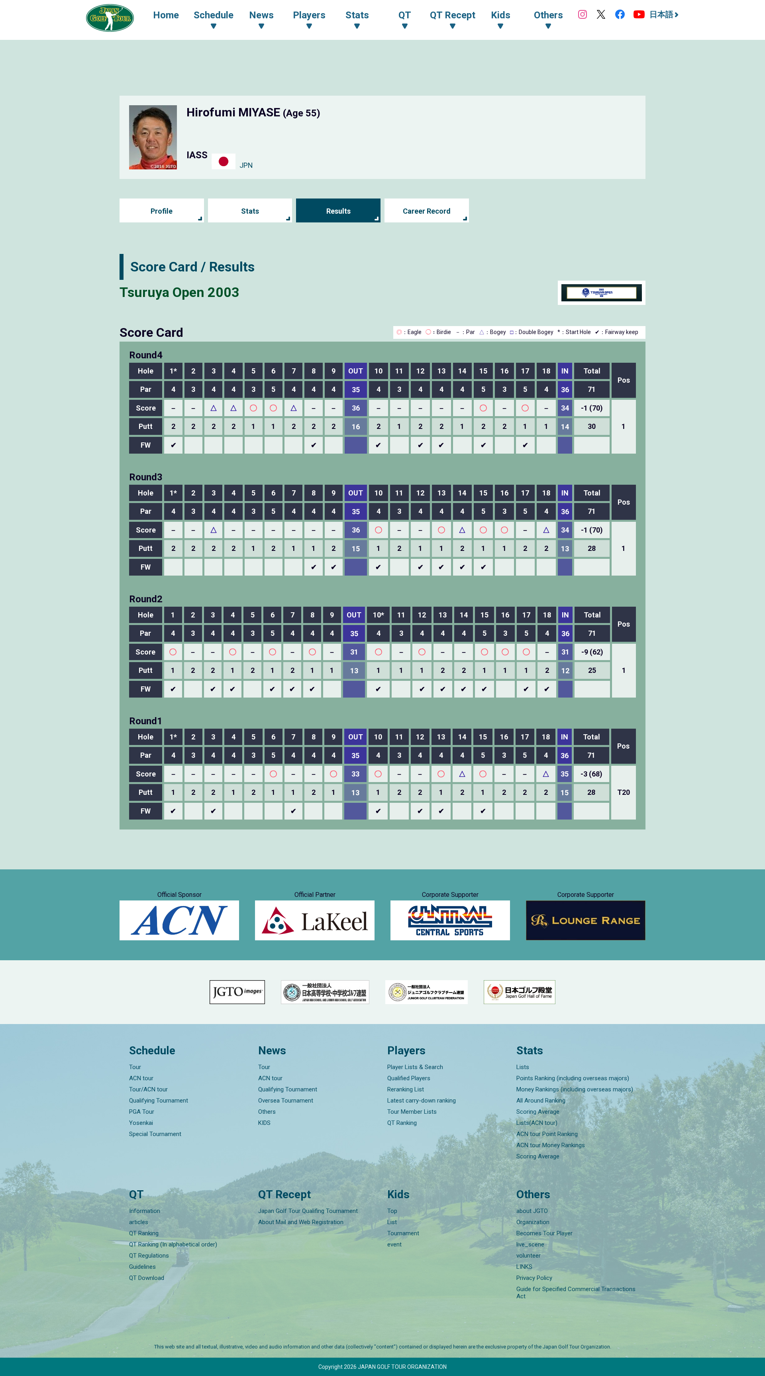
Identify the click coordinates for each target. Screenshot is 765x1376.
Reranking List (405, 1089)
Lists (522, 1067)
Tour (135, 1067)
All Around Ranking (540, 1100)
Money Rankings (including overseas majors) (574, 1089)
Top (392, 1211)
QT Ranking (402, 1122)
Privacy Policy (534, 1278)
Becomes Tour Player (544, 1233)
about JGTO (532, 1211)
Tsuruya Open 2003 (179, 292)
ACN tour (141, 1078)
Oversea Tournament (285, 1100)
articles (138, 1222)
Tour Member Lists (412, 1111)
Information (144, 1211)
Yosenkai (141, 1122)
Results (338, 211)
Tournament (403, 1233)
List (392, 1222)
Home (166, 15)
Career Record (427, 211)
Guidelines (142, 1266)
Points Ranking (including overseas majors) (572, 1078)
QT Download (146, 1278)
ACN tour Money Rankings (550, 1145)
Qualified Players (408, 1078)
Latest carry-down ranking (421, 1100)
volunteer (528, 1255)
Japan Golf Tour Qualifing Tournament (308, 1211)
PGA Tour (141, 1111)
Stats (250, 211)
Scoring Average (537, 1111)
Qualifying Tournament (158, 1100)
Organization (532, 1222)
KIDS (264, 1122)
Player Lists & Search (415, 1067)
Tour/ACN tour (148, 1089)
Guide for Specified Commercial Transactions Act (576, 1293)
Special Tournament (155, 1134)
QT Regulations (149, 1255)
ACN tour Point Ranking (547, 1134)
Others (267, 1111)
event (394, 1244)
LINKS (524, 1266)
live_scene (530, 1244)
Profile (162, 211)
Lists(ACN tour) (536, 1122)
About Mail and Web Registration (300, 1222)
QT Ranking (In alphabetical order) (173, 1244)
